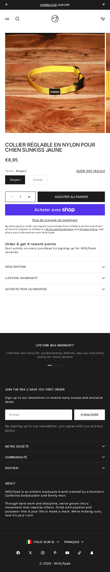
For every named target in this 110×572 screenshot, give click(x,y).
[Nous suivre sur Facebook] (18, 553)
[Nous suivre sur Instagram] (43, 553)
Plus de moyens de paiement (55, 220)
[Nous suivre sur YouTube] (67, 553)
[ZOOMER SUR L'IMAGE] (98, 125)
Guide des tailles (90, 171)
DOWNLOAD (48, 4)
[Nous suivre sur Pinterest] (55, 553)
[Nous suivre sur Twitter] (30, 553)
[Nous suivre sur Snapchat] (92, 553)
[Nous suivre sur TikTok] (80, 553)
